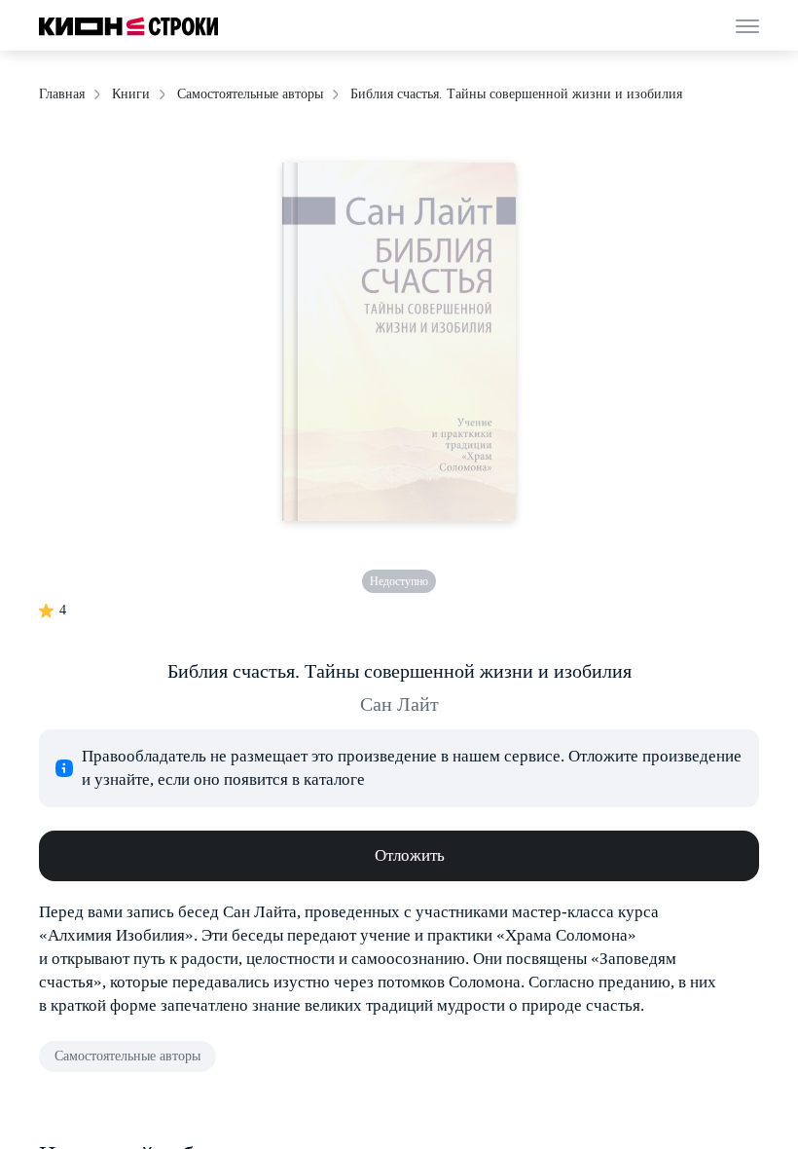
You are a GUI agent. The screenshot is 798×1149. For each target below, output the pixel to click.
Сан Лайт (399, 704)
